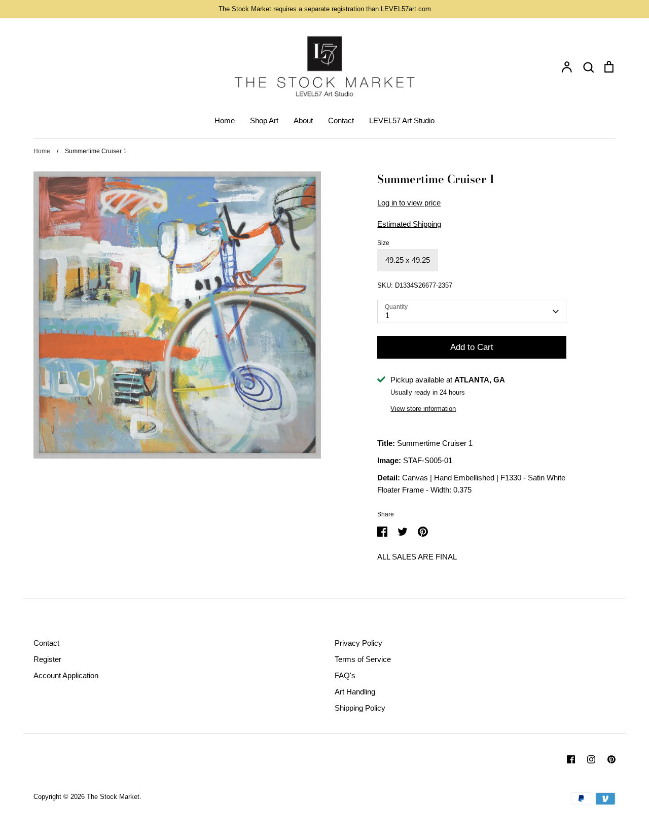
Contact (341, 120)
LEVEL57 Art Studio (402, 120)
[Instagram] (591, 759)
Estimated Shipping (409, 224)
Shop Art (264, 120)
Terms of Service (363, 659)
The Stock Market (113, 796)
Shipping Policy (360, 708)
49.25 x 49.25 (407, 260)
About (303, 120)
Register (47, 659)
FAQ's (345, 675)
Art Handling (355, 691)
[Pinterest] (611, 759)
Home (224, 120)
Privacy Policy (358, 643)
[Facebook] (571, 759)
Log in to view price (409, 202)
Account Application (65, 675)
